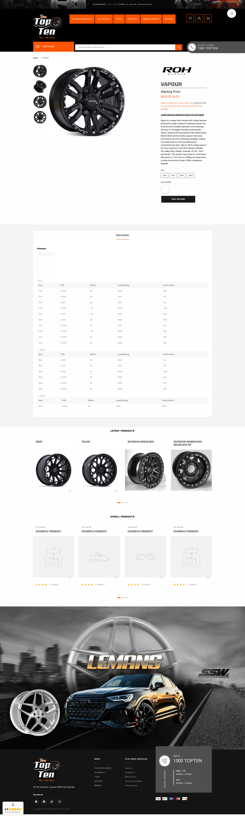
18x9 (182, 174)
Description (122, 235)
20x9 (190, 174)
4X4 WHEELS (104, 19)
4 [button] (127, 502)
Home (35, 58)
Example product (48, 531)
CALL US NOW (178, 199)
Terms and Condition (133, 781)
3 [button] (124, 502)
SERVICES (132, 19)
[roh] (176, 70)
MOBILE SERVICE (151, 19)
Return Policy (130, 777)
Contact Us (129, 772)
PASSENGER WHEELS (82, 19)
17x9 (173, 174)
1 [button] (118, 502)
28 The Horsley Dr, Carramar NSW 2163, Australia (53, 787)
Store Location (131, 786)
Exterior (40, 527)
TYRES (119, 19)
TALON (86, 442)
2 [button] (122, 502)
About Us (129, 768)
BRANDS (169, 19)
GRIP (39, 442)
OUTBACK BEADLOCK (141, 442)
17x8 (165, 174)
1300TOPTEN (200, 103)
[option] (99, 102)
